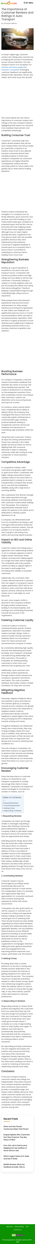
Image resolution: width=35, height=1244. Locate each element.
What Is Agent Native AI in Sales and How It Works (16, 1157)
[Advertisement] (17, 98)
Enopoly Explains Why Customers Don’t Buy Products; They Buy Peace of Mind (17, 1137)
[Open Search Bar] (25, 3)
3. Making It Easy (8, 808)
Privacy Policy (19, 1227)
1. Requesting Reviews (10, 803)
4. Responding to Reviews (11, 811)
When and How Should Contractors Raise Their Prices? (16, 1127)
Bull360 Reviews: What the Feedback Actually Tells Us (14, 1165)
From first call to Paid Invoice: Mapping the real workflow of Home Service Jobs (15, 1148)
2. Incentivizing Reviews (11, 805)
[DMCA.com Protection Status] (17, 1236)
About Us (9, 1227)
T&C (27, 1227)
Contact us (17, 1230)
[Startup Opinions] (9, 3)
